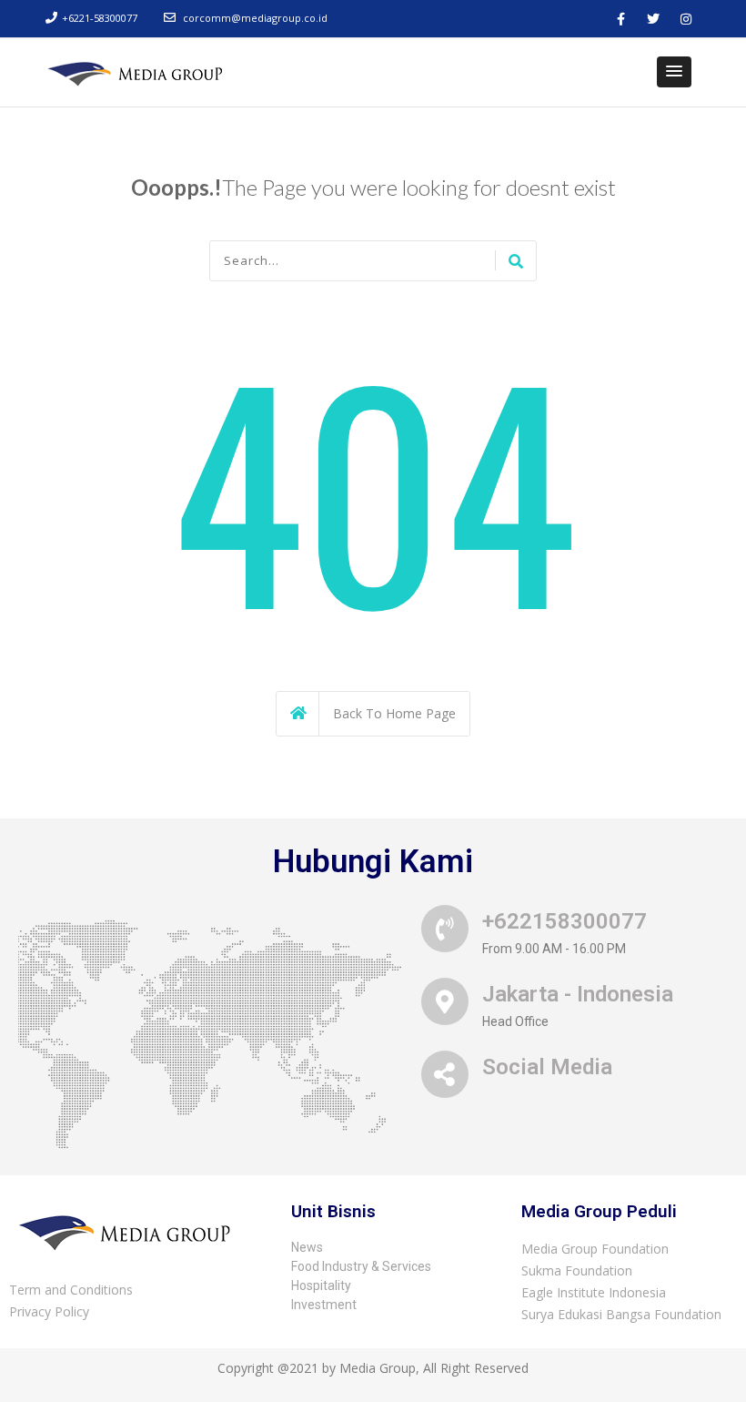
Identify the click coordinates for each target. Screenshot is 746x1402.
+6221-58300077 (99, 18)
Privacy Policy (49, 1311)
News (307, 1247)
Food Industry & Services (361, 1266)
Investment (324, 1304)
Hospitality (321, 1285)
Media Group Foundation (595, 1248)
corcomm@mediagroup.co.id (255, 18)
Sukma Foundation (576, 1270)
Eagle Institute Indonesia (593, 1292)
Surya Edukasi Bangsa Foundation (621, 1314)
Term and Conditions (71, 1289)
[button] (674, 71)
